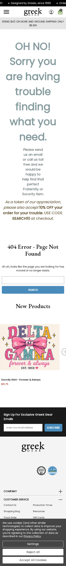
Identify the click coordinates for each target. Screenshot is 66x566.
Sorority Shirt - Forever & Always (21, 379)
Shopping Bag (12, 511)
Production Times (42, 505)
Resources (39, 511)
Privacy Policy (32, 536)
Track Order (10, 517)
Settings (33, 544)
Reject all (33, 552)
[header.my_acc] (52, 11)
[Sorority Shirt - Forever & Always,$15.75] (30, 347)
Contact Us (10, 505)
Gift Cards (39, 517)
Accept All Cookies (33, 560)
